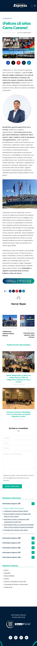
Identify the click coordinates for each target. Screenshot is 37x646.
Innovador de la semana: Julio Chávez (16, 530)
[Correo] (24, 63)
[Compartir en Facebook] (8, 63)
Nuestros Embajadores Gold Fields (15, 581)
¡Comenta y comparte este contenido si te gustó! (18, 281)
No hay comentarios (24, 32)
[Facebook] (10, 637)
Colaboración (7, 18)
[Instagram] (21, 637)
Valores (6, 570)
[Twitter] (16, 637)
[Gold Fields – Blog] (20, 6)
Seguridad (7, 573)
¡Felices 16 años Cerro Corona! (13, 508)
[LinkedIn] (29, 63)
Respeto (6, 579)
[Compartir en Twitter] (13, 63)
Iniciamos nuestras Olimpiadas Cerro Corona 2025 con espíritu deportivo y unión (18, 414)
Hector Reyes (18, 303)
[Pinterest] (19, 63)
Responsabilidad (9, 576)
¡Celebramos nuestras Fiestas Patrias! (8, 333)
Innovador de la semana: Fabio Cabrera (29, 335)
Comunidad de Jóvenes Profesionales (16, 584)
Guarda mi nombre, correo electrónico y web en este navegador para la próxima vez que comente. (18, 477)
